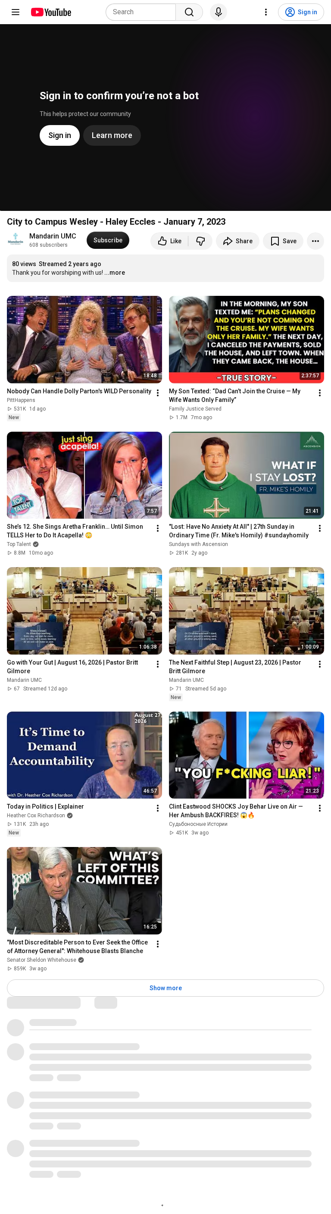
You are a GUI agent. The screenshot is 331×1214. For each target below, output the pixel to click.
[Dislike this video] (200, 241)
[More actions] (315, 241)
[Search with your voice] (218, 12)
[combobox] (143, 12)
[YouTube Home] (50, 12)
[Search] (189, 12)
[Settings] (266, 12)
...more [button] (114, 272)
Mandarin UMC (52, 236)
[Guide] (15, 12)
